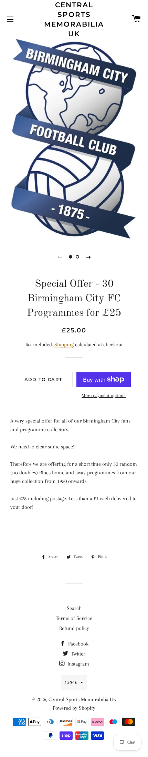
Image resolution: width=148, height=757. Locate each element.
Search (74, 608)
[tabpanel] (74, 139)
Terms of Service (74, 618)
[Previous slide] (59, 256)
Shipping (64, 344)
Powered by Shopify (74, 708)
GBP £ (71, 682)
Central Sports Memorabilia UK (74, 19)
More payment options (104, 395)
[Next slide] (88, 256)
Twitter (77, 654)
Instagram (77, 664)
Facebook (77, 644)
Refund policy (74, 628)
